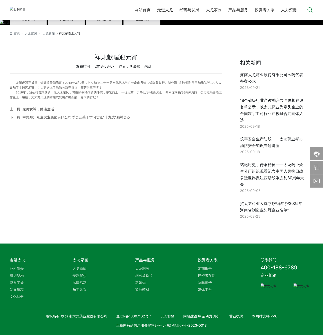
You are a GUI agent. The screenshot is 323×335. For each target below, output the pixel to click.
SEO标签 (167, 316)
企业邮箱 (268, 275)
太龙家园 (31, 33)
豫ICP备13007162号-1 (134, 316)
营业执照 (236, 316)
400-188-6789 (279, 267)
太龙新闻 (48, 33)
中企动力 (205, 316)
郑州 (216, 316)
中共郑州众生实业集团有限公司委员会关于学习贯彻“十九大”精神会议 (76, 117)
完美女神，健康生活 (38, 109)
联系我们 (268, 260)
